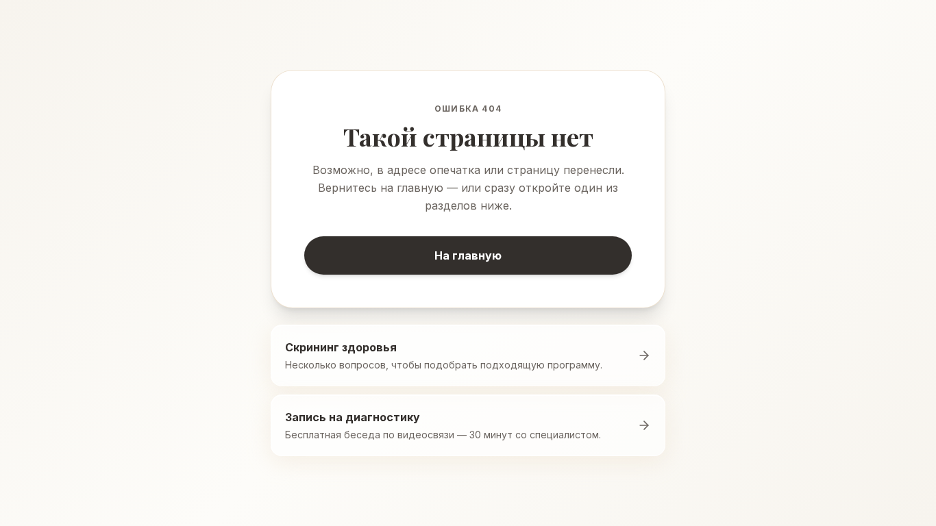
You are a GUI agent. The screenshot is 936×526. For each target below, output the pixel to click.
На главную (468, 255)
